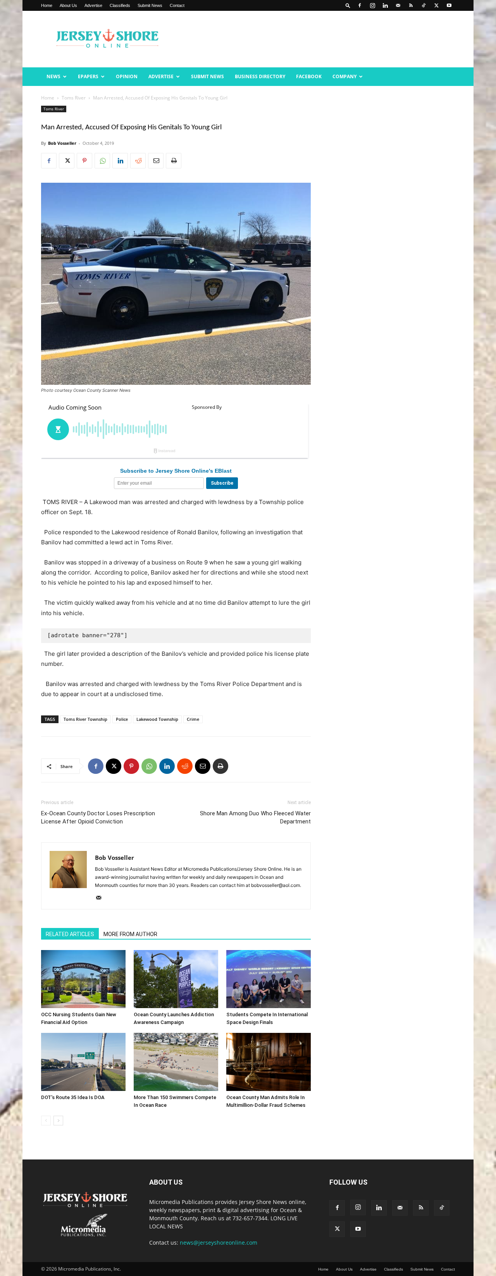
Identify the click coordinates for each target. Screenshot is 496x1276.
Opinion (127, 76)
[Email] (156, 160)
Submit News (150, 5)
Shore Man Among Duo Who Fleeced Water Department (255, 817)
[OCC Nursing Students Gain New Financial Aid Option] (83, 979)
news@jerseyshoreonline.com (218, 1242)
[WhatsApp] (102, 160)
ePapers (88, 76)
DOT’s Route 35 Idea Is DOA (73, 1097)
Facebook (309, 76)
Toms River (74, 97)
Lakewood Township (157, 719)
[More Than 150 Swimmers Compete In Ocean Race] (176, 1062)
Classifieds (120, 5)
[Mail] (398, 5)
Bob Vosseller (62, 143)
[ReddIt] (138, 160)
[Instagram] (372, 5)
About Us (68, 5)
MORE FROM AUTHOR (130, 934)
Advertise (93, 5)
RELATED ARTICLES (70, 934)
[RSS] (411, 5)
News (53, 76)
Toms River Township (85, 719)
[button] (348, 5)
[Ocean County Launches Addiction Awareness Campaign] (176, 979)
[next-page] (58, 1120)
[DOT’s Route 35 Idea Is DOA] (83, 1062)
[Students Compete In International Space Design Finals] (268, 979)
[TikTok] (423, 5)
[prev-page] (46, 1120)
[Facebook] (359, 5)
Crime (193, 719)
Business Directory (260, 76)
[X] (436, 5)
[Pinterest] (84, 160)
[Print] (173, 160)
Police (122, 719)
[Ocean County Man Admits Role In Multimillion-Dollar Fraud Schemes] (268, 1062)
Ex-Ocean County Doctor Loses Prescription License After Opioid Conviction (98, 817)
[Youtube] (449, 5)
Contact (177, 5)
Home (46, 5)
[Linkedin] (385, 5)
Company (344, 76)
